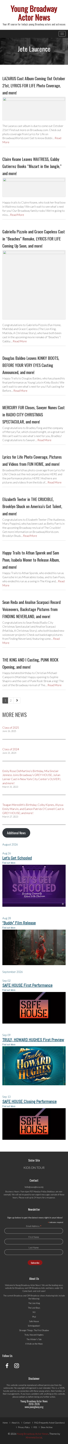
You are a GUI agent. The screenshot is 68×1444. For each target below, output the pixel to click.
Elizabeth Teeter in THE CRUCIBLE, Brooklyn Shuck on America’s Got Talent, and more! (32, 506)
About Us (16, 1422)
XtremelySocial (34, 1437)
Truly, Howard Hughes (34, 1334)
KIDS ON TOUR (34, 1167)
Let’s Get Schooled (17, 858)
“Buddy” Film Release (19, 923)
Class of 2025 (10, 727)
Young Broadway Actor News (34, 12)
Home (5, 1422)
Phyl (34, 1316)
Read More (17, 214)
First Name (33, 1237)
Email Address (33, 1226)
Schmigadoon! (34, 1325)
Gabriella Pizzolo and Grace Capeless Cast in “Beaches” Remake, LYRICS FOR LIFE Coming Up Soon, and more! (33, 238)
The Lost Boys (34, 1307)
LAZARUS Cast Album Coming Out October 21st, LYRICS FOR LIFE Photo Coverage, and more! (33, 85)
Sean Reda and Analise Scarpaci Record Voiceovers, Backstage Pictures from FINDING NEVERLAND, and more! (31, 609)
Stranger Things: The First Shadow (34, 1330)
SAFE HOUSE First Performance (27, 985)
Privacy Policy (24, 1427)
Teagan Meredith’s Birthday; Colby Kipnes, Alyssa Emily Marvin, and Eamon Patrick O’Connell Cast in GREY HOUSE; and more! (33, 809)
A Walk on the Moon (34, 1343)
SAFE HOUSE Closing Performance (29, 1101)
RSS (35, 1427)
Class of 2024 (10, 749)
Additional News (16, 832)
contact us (23, 1397)
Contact (26, 1422)
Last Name (34, 1247)
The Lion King (34, 1303)
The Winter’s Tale (34, 1339)
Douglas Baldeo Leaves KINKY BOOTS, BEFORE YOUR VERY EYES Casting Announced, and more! (30, 365)
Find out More (8, 862)
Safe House (34, 1321)
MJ (34, 1312)
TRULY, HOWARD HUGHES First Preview (33, 1039)
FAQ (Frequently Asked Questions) (49, 1422)
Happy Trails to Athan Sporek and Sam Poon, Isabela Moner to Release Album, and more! (31, 560)
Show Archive (47, 1427)
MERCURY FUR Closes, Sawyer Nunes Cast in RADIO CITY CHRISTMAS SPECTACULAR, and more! (33, 414)
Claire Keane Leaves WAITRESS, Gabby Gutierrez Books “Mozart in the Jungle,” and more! (32, 166)
